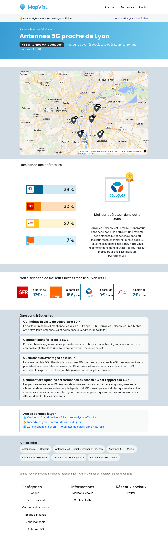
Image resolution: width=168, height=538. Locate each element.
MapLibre (84, 151)
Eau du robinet (35, 500)
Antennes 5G (37, 29)
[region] (84, 113)
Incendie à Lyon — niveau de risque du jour (54, 422)
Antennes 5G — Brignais (35, 449)
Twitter (131, 493)
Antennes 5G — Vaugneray (69, 457)
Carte (143, 7)
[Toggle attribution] (145, 151)
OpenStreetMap (135, 151)
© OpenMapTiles (110, 151)
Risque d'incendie (35, 514)
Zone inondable (35, 522)
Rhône (131, 18)
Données (127, 7)
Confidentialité (82, 500)
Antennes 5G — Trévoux (103, 457)
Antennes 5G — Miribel (121, 449)
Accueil (110, 7)
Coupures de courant (35, 507)
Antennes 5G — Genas (35, 457)
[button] (96, 108)
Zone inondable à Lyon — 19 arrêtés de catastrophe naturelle (65, 426)
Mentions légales (82, 493)
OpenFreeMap (96, 151)
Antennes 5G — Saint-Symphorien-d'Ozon (79, 449)
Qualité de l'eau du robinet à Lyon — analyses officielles (62, 417)
